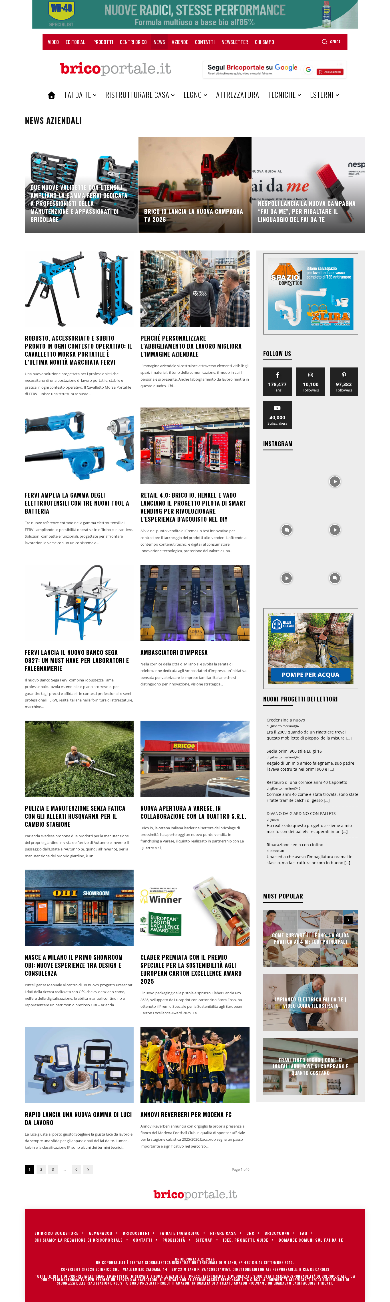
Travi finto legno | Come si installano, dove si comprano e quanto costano (311, 1066)
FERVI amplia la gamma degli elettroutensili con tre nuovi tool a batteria (77, 503)
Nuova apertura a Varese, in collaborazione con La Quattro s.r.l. (193, 812)
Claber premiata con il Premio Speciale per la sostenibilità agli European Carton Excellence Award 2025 (191, 969)
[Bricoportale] (115, 69)
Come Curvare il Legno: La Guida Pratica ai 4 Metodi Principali (310, 938)
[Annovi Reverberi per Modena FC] (194, 1065)
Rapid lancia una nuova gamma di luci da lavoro (78, 1118)
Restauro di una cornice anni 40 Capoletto (307, 782)
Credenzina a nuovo (286, 720)
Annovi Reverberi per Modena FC (186, 1114)
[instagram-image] (286, 481)
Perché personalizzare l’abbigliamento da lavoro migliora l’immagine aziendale (191, 346)
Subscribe (277, 403)
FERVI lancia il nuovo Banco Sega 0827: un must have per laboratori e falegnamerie (77, 660)
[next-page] (88, 1169)
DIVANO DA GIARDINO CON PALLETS (301, 813)
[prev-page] (338, 920)
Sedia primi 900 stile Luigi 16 (294, 751)
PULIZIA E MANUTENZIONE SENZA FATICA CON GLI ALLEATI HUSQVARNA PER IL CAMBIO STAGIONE (75, 816)
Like (277, 369)
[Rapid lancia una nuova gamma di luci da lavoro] (79, 1065)
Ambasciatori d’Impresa (174, 652)
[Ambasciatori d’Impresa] (194, 603)
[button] (331, 41)
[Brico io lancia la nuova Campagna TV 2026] (194, 185)
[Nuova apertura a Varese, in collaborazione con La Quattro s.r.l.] (194, 759)
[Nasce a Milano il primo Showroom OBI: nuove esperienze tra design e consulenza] (79, 908)
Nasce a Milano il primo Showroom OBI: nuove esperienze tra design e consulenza (74, 965)
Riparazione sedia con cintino (295, 844)
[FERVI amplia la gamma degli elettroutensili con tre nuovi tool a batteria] (79, 446)
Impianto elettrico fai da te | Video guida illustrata (311, 1002)
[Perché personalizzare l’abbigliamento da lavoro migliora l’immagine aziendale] (194, 289)
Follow (310, 369)
